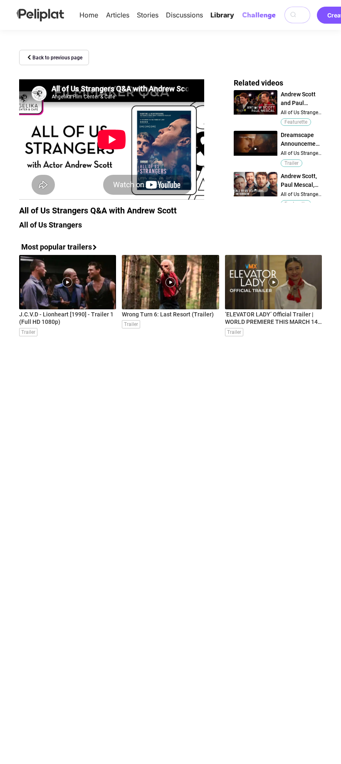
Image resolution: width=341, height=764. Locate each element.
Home (88, 15)
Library (222, 15)
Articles (117, 15)
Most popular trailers (56, 246)
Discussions (184, 15)
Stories (147, 15)
